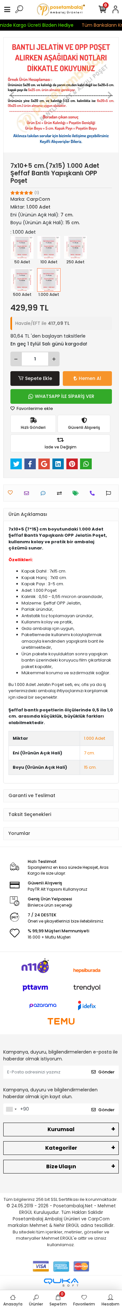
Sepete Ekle (38, 378)
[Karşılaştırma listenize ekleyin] (61, 493)
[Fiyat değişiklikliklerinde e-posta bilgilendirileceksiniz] (77, 493)
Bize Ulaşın (61, 1166)
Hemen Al (90, 378)
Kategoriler (61, 1148)
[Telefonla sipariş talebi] (94, 493)
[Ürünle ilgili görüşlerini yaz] (44, 493)
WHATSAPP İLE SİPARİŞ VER (64, 396)
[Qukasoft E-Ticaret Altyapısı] (61, 1282)
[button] (12, 95)
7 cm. (89, 753)
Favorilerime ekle (34, 408)
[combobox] (11, 1109)
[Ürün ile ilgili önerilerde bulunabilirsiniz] (110, 493)
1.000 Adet (94, 738)
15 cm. (90, 767)
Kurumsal (61, 1129)
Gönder (106, 1072)
